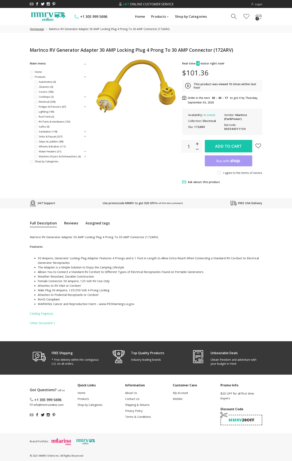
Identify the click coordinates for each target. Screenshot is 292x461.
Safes (44, 126)
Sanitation (48, 131)
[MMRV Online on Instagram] (48, 4)
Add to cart (228, 146)
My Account (180, 393)
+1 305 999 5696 (93, 16)
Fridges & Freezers (52, 106)
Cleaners (46, 87)
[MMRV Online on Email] (31, 4)
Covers (46, 92)
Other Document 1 (42, 323)
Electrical (47, 101)
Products (40, 77)
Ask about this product (204, 182)
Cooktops (46, 96)
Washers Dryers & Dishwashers (60, 156)
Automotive (47, 82)
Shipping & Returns (137, 405)
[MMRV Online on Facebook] (37, 4)
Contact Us (132, 399)
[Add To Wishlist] (258, 146)
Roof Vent (46, 116)
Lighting (46, 111)
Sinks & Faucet (50, 136)
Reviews (71, 223)
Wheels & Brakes (52, 146)
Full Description (43, 223)
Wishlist (178, 399)
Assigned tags (97, 223)
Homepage (37, 29)
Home (38, 72)
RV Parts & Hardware (54, 121)
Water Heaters (50, 151)
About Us (131, 393)
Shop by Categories (46, 161)
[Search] (234, 16)
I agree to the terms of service (242, 173)
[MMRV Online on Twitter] (42, 4)
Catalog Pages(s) (41, 313)
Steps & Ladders (51, 141)
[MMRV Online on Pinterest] (54, 4)
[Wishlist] (246, 16)
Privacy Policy (134, 411)
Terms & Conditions (138, 417)
